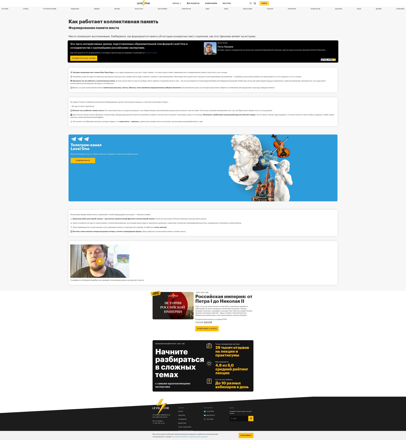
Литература (292, 9)
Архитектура (186, 9)
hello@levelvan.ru (160, 417)
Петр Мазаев (225, 46)
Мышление (75, 9)
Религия (270, 9)
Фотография (162, 9)
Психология (315, 9)
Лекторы (226, 3)
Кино (208, 9)
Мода (359, 9)
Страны (25, 9)
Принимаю (246, 435)
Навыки (97, 9)
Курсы (176, 3)
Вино (226, 9)
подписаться (83, 160)
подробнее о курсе (207, 328)
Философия (247, 9)
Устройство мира (49, 9)
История (5, 9)
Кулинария (400, 9)
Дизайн (379, 9)
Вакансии (182, 423)
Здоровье (338, 9)
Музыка (117, 9)
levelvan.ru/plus (151, 53)
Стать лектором (184, 427)
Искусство (139, 9)
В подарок (194, 3)
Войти (264, 3)
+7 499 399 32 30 (159, 423)
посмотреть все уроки (83, 58)
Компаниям (211, 3)
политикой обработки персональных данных (189, 437)
